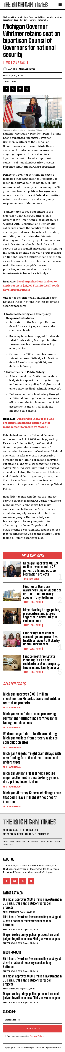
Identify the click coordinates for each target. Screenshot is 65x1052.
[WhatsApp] (27, 89)
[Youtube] (31, 881)
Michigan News (31, 579)
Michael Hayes (27, 69)
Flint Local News (33, 602)
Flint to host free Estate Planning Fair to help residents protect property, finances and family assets (41, 661)
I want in (30, 1029)
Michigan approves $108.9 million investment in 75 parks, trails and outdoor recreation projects (40, 568)
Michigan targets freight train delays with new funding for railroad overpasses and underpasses (32, 757)
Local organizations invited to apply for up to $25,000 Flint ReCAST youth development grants (31, 285)
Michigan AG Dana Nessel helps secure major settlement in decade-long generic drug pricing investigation (31, 777)
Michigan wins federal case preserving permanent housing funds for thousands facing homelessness (30, 718)
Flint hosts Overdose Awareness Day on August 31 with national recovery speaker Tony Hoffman (42, 592)
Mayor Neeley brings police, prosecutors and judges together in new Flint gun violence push (41, 615)
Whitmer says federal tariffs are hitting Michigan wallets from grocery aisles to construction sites (30, 738)
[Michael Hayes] (5, 69)
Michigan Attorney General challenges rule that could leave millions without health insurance (32, 797)
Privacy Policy (36, 1036)
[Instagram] (14, 881)
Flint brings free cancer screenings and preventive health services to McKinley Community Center (41, 638)
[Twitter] (13, 89)
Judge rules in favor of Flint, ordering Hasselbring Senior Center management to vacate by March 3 (28, 423)
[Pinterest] (20, 89)
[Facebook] (6, 89)
